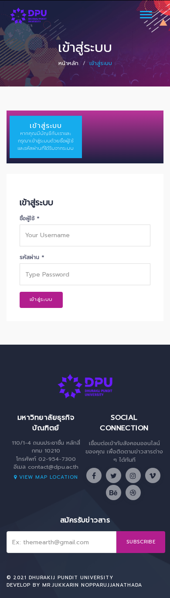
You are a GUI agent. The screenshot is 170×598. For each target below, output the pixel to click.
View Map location (47, 477)
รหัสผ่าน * (32, 257)
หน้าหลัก (68, 63)
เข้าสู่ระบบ (41, 299)
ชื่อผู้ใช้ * (29, 218)
